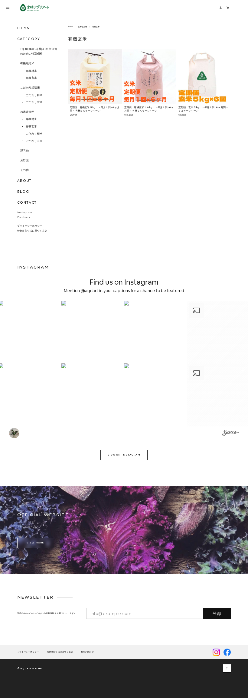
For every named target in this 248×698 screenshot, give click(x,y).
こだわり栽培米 (30, 87)
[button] (92, 332)
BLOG (23, 192)
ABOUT (24, 181)
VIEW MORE (35, 542)
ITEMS (23, 28)
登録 (217, 613)
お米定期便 (27, 111)
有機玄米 (31, 77)
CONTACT (27, 203)
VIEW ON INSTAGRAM (124, 454)
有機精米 (31, 70)
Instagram (24, 212)
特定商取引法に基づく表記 (32, 230)
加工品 (24, 150)
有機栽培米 (27, 63)
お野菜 (24, 160)
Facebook (23, 217)
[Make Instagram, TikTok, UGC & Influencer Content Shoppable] (230, 434)
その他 (24, 170)
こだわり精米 (34, 95)
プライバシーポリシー (29, 225)
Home (70, 27)
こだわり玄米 (34, 102)
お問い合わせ (87, 652)
